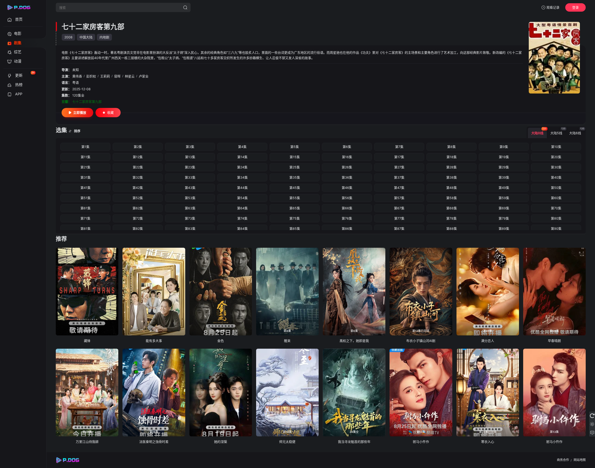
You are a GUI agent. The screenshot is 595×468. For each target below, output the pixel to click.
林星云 (130, 76)
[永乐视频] (21, 7)
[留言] (592, 432)
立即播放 (79, 112)
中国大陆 (86, 37)
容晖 (117, 76)
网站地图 (580, 459)
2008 (68, 37)
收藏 (110, 112)
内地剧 (104, 37)
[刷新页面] (592, 415)
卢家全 (144, 76)
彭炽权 (91, 76)
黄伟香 (77, 76)
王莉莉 (105, 76)
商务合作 (563, 459)
